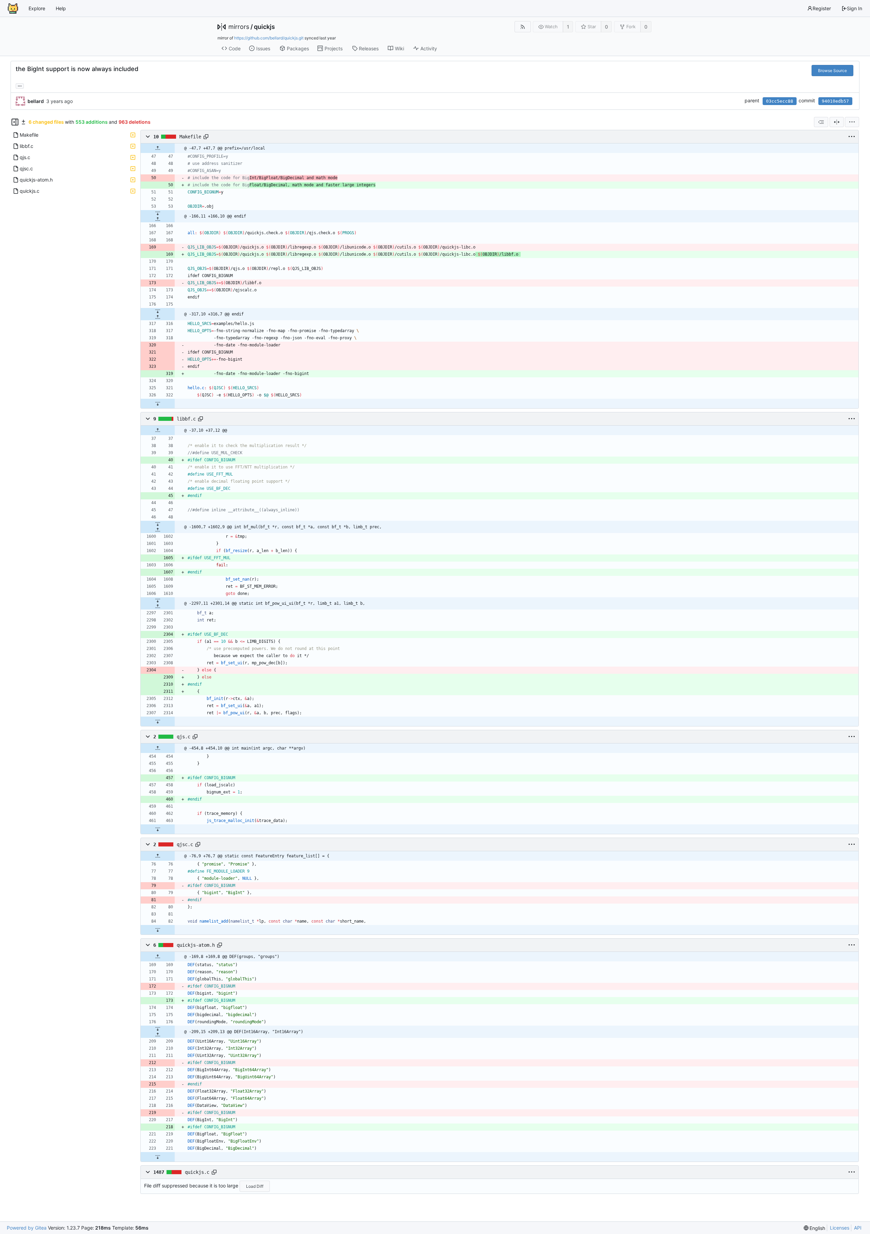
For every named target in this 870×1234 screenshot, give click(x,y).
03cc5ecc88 (779, 101)
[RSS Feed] (522, 26)
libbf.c (186, 419)
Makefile (190, 136)
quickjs (264, 26)
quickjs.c (197, 1172)
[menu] (852, 122)
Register (822, 8)
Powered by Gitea (27, 1228)
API (858, 1228)
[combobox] (821, 122)
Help (61, 8)
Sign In (854, 8)
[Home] (12, 8)
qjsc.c (185, 844)
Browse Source (832, 70)
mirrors (238, 26)
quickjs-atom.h (196, 945)
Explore (37, 8)
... (20, 85)
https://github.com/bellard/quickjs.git (268, 37)
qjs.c (183, 736)
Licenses (839, 1228)
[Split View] (837, 122)
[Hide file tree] (15, 122)
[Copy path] (206, 136)
